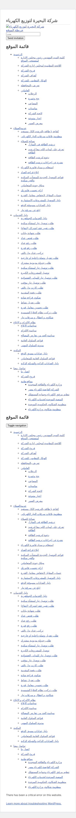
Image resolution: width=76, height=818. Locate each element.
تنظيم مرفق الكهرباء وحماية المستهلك (48, 394)
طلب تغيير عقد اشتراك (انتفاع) (37, 228)
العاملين (25, 90)
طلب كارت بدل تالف (32, 287)
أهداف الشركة (28, 75)
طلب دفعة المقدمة (31, 292)
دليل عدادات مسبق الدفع (34, 353)
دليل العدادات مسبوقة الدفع (36, 205)
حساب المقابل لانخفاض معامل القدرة (41, 195)
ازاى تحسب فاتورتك (32, 190)
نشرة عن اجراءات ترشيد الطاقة (45, 162)
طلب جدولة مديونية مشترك (36, 262)
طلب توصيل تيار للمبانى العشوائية (39, 277)
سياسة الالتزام (29, 330)
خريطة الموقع (14, 30)
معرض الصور (35, 123)
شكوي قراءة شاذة (31, 297)
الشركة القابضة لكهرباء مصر (43, 389)
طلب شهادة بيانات (30, 233)
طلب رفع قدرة (29, 247)
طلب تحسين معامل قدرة (34, 307)
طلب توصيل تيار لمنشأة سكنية (37, 223)
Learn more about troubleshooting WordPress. (33, 803)
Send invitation (15, 38)
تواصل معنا (19, 368)
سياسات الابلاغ (29, 325)
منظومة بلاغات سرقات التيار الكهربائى (41, 136)
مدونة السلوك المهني (32, 345)
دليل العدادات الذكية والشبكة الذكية (40, 363)
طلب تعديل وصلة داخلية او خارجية (39, 257)
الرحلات (32, 93)
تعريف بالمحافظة (30, 85)
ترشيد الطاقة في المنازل (41, 144)
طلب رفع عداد (28, 242)
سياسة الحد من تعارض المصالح (38, 335)
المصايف (33, 103)
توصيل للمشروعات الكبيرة (35, 272)
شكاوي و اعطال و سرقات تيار (37, 317)
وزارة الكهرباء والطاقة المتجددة (45, 384)
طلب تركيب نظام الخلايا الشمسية (39, 312)
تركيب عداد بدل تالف (32, 252)
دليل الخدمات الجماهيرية (34, 218)
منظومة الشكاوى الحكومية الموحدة (47, 404)
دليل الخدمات (20, 215)
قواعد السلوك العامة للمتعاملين (38, 358)
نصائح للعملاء (28, 141)
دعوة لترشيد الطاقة (38, 157)
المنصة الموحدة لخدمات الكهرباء (45, 399)
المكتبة (17, 350)
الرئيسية (17, 54)
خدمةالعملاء (19, 128)
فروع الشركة (28, 70)
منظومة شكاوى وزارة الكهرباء (44, 409)
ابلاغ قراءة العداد (30, 172)
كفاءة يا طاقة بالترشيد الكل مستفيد (40, 131)
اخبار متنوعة (34, 118)
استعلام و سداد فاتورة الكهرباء (37, 167)
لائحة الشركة (35, 113)
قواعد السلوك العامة (32, 340)
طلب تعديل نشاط (30, 302)
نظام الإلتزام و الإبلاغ (24, 322)
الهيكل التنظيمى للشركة (34, 80)
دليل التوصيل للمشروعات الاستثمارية (41, 200)
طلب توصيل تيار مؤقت (33, 282)
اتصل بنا (25, 371)
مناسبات (32, 108)
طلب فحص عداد (30, 238)
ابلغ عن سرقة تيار (30, 210)
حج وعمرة (33, 98)
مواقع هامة (27, 381)
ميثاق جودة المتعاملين (32, 185)
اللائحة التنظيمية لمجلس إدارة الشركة (41, 65)
